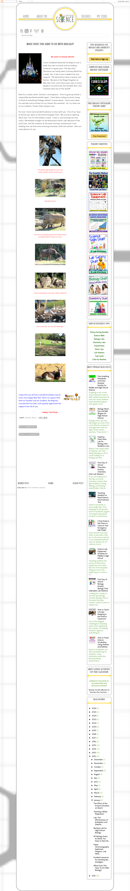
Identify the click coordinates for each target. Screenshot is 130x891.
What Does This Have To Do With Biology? (101, 867)
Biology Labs (99, 339)
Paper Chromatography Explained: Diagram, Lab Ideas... (101, 849)
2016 (94, 741)
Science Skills (99, 335)
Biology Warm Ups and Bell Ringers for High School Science (103, 413)
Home (50, 483)
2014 (94, 749)
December (98, 759)
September (99, 770)
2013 (94, 752)
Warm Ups (99, 349)
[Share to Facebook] (45, 418)
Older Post (78, 483)
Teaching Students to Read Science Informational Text (103, 497)
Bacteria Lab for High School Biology (100, 830)
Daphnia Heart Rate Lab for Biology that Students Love (103, 441)
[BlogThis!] (41, 418)
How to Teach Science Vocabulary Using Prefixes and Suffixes (103, 642)
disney (34, 418)
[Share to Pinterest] (46, 418)
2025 (94, 712)
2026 (94, 708)
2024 (94, 716)
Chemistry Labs (99, 342)
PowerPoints (99, 346)
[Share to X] (43, 418)
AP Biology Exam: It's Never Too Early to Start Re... (101, 838)
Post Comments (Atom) (36, 488)
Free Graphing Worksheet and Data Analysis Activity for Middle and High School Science (99, 383)
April (96, 789)
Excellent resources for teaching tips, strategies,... (101, 859)
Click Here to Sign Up (99, 59)
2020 (94, 727)
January (97, 800)
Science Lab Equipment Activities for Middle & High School (103, 553)
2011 (94, 876)
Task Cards (99, 356)
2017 (94, 738)
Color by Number (99, 359)
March (97, 793)
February (98, 796)
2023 (94, 719)
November (98, 763)
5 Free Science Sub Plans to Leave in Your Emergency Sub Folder (103, 525)
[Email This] (39, 418)
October (97, 767)
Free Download (99, 136)
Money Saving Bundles (99, 332)
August (97, 774)
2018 (94, 734)
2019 (94, 730)
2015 (94, 745)
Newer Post (23, 483)
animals (28, 418)
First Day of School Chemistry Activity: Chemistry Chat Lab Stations (98, 468)
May (96, 785)
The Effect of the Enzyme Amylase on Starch (101, 805)
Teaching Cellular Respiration (100, 812)
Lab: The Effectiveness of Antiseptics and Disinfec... (101, 821)
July (95, 778)
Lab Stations (99, 352)
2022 (94, 723)
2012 (94, 756)
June (96, 782)
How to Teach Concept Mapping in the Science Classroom (103, 614)
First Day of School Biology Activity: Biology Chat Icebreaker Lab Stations (98, 585)
